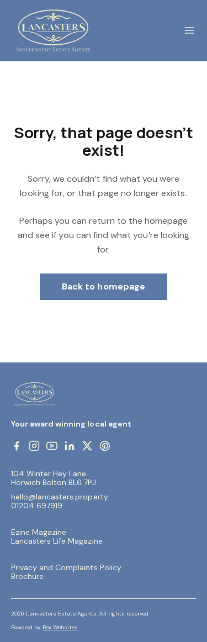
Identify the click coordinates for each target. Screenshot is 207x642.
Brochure (27, 576)
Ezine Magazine (38, 532)
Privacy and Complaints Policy (66, 567)
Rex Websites (60, 627)
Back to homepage (103, 286)
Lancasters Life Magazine (57, 541)
